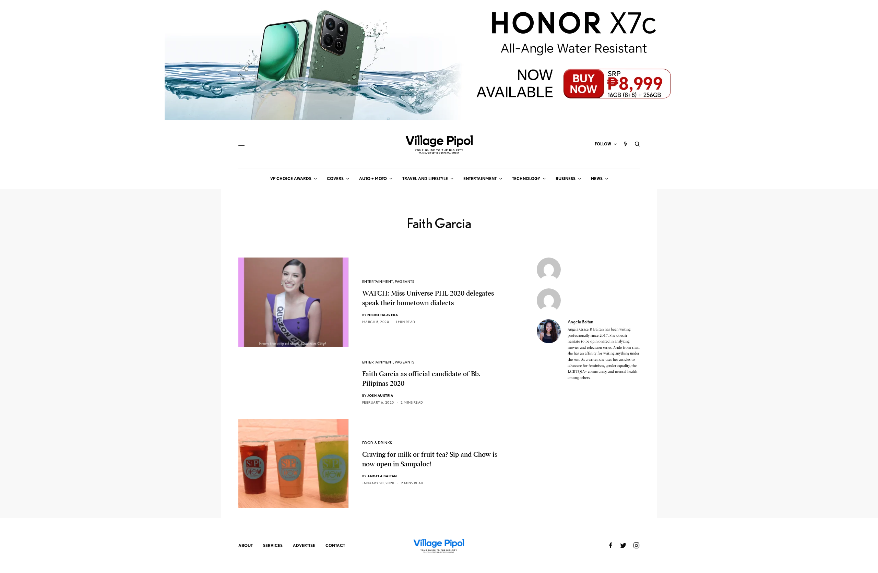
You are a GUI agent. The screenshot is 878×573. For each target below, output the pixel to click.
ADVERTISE (304, 545)
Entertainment (377, 281)
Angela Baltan (382, 476)
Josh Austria (380, 395)
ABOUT (245, 545)
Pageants (404, 281)
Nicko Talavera (382, 315)
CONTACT (335, 545)
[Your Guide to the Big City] (439, 144)
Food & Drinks (377, 442)
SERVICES (273, 545)
